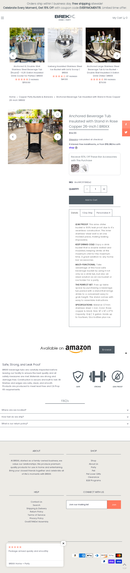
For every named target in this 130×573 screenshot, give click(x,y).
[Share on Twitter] (126, 132)
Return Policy (36, 511)
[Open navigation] (10, 17)
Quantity (74, 189)
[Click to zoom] (57, 114)
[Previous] (13, 55)
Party (93, 467)
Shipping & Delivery (36, 508)
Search (36, 505)
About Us (93, 463)
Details (74, 212)
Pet (93, 470)
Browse (106, 349)
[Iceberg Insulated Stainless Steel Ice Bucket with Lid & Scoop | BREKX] (65, 45)
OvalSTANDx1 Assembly (36, 521)
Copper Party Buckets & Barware (36, 96)
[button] (22, 79)
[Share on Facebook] (126, 124)
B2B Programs (93, 480)
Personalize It (103, 212)
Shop (93, 460)
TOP (125, 568)
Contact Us (36, 501)
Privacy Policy (36, 518)
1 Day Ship (87, 212)
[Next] (116, 55)
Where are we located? (14, 409)
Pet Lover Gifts (93, 473)
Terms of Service (36, 514)
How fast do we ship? (13, 416)
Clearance (93, 477)
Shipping (73, 139)
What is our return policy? (15, 423)
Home (12, 96)
